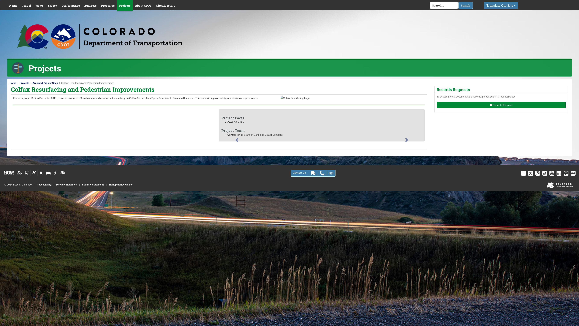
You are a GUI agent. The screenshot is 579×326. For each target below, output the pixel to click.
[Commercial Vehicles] (62, 173)
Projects (124, 5)
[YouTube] (551, 173)
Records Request (502, 105)
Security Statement (93, 184)
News (39, 5)
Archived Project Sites (45, 83)
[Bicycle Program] (19, 173)
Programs (108, 5)
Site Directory (166, 5)
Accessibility (44, 184)
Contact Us (300, 172)
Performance (71, 5)
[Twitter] (530, 173)
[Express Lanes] (9, 173)
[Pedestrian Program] (55, 173)
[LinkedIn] (559, 173)
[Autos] (48, 173)
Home (13, 5)
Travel (26, 5)
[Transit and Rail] (26, 173)
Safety (52, 5)
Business (90, 5)
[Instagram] (537, 173)
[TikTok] (544, 173)
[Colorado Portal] (560, 184)
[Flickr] (573, 173)
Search (465, 5)
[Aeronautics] (34, 173)
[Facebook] (523, 173)
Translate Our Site (500, 5)
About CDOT (143, 5)
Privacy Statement (66, 184)
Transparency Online (121, 184)
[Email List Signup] (566, 173)
